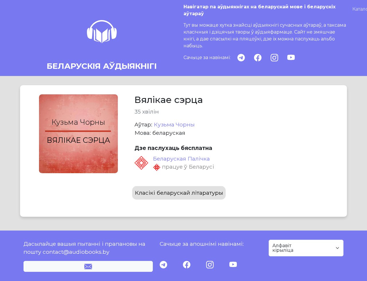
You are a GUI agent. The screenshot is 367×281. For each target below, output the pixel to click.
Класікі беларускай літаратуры (179, 192)
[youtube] (291, 58)
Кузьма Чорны (174, 124)
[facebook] (257, 58)
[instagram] (274, 58)
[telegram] (241, 58)
